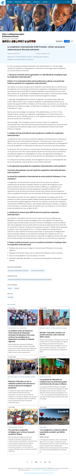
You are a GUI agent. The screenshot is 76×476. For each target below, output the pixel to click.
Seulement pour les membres (74, 2)
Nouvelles (10, 297)
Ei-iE (3, 3)
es (70, 2)
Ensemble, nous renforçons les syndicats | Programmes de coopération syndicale (29, 279)
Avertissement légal (29, 473)
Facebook (27, 462)
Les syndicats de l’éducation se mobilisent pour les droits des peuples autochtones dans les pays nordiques (54, 378)
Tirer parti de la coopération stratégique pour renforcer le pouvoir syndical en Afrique (23, 429)
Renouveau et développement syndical (18, 270)
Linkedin (49, 462)
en (65, 2)
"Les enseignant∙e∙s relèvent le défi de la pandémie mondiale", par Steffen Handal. (54, 430)
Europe (10, 288)
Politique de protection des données (43, 473)
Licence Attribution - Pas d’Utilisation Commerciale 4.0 (44, 470)
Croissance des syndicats (37, 270)
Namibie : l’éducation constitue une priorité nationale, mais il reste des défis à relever (54, 330)
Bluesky (45, 462)
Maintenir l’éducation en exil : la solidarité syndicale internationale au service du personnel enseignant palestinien (23, 380)
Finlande (16, 288)
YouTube (36, 462)
